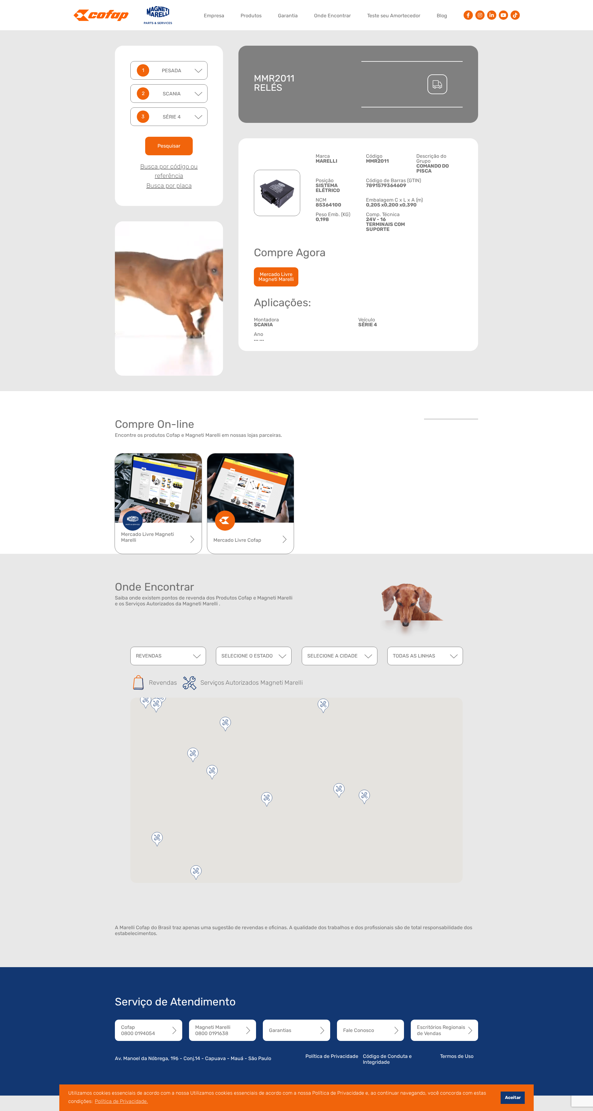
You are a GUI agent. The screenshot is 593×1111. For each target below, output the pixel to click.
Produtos (251, 16)
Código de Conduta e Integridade (387, 1059)
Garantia (288, 16)
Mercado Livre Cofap (237, 540)
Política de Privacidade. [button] (121, 1101)
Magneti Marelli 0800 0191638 (212, 1030)
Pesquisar (169, 146)
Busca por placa (169, 185)
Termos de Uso (456, 1056)
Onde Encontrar (332, 16)
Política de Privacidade (331, 1056)
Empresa (214, 16)
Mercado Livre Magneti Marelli (276, 276)
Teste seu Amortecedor (393, 16)
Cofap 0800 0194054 (138, 1030)
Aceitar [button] (513, 1097)
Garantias (280, 1030)
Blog (442, 16)
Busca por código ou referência (169, 171)
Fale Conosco (358, 1030)
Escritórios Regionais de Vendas (441, 1030)
